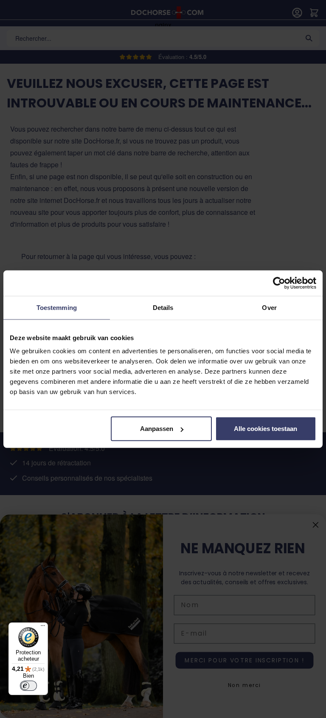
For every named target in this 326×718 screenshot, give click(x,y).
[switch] (28, 686)
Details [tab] (163, 307)
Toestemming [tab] (57, 307)
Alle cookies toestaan (265, 428)
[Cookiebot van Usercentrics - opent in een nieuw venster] (279, 282)
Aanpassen (156, 428)
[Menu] (43, 627)
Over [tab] (269, 307)
